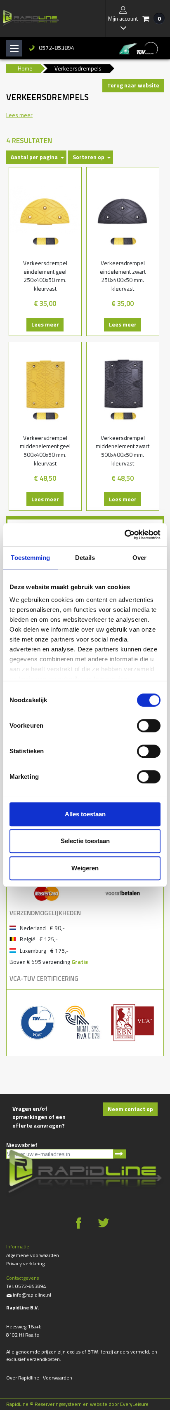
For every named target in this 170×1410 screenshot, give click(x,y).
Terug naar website (133, 85)
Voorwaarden (57, 1378)
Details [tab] (85, 557)
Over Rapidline (22, 1378)
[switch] (149, 725)
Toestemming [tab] (30, 557)
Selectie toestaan (85, 840)
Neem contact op (130, 1108)
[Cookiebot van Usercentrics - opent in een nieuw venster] (124, 534)
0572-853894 (56, 47)
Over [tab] (139, 557)
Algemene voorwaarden (32, 1255)
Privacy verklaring (25, 1263)
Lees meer (45, 324)
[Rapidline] (31, 19)
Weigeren (85, 868)
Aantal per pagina (34, 157)
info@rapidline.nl (28, 1295)
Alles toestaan (85, 814)
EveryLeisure (134, 1404)
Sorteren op (88, 157)
